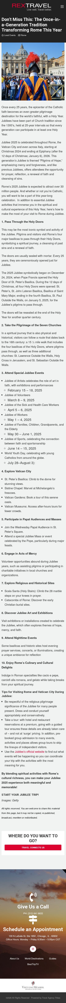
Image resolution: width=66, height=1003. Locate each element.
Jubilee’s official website (29, 751)
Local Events (10, 35)
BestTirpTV (33, 964)
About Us (14, 958)
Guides (52, 958)
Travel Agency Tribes (51, 997)
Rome (23, 35)
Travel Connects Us (33, 847)
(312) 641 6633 (35, 913)
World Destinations (34, 958)
